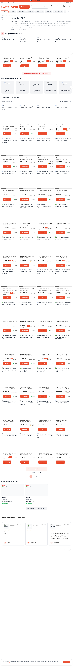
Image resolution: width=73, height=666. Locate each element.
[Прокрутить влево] (69, 12)
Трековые (48, 11)
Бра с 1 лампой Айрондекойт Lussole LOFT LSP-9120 (10, 158)
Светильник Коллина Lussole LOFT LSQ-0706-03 (9, 453)
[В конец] (48, 476)
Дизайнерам (31, 2)
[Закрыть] (71, 1)
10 (42, 476)
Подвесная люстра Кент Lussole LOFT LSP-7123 (8, 57)
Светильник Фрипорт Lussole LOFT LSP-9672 (27, 257)
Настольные (40, 11)
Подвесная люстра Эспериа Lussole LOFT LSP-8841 (45, 57)
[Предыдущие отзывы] (65, 548)
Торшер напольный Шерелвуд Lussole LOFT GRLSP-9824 (26, 388)
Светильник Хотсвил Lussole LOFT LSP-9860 (27, 289)
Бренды (8, 15)
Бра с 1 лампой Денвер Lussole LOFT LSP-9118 (8, 191)
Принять (67, 662)
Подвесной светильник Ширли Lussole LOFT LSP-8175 (9, 355)
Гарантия (10, 2)
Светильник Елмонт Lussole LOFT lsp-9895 (9, 224)
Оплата (20, 2)
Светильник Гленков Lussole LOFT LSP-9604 (27, 191)
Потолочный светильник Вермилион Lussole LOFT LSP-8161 (62, 289)
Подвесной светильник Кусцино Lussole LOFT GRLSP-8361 (61, 355)
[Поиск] (46, 7)
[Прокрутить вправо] (71, 12)
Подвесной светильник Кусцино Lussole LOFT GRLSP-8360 (43, 388)
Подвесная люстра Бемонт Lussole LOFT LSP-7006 (44, 421)
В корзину (7, 66)
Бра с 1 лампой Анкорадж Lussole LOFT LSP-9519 (26, 125)
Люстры (13, 11)
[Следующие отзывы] (69, 548)
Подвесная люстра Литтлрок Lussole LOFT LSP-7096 (63, 57)
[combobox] (39, 7)
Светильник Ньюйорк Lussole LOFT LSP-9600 (10, 322)
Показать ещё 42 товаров (35, 469)
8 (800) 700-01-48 (67, 2)
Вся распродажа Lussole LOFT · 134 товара (36, 73)
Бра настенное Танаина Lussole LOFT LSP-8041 (62, 191)
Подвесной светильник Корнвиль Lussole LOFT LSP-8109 (45, 289)
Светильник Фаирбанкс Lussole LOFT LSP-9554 (62, 125)
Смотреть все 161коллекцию (35, 508)
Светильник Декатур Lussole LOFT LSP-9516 (27, 322)
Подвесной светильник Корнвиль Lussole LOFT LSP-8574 (27, 453)
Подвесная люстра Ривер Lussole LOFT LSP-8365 (62, 158)
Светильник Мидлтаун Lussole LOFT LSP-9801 (61, 421)
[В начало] (25, 476)
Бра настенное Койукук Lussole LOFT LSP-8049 (62, 257)
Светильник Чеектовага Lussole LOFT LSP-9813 (26, 158)
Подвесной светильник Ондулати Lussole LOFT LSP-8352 (45, 453)
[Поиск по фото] (44, 7)
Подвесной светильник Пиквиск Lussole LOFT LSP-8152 (9, 388)
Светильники (21, 11)
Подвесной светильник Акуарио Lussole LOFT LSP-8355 (62, 388)
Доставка (15, 2)
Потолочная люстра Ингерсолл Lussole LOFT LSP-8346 (27, 421)
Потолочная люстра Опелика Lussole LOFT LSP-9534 (10, 125)
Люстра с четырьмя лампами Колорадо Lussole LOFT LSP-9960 (27, 224)
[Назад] (28, 476)
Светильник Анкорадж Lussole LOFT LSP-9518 (43, 158)
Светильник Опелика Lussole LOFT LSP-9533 (63, 224)
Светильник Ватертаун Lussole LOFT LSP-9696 (44, 355)
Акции (5, 11)
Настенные (30, 11)
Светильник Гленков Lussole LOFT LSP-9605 (45, 125)
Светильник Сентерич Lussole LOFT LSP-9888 (26, 355)
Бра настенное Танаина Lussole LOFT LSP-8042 (8, 421)
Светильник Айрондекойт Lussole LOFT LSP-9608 (62, 322)
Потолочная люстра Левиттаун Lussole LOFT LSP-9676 (10, 289)
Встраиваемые (58, 11)
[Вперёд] (71, 52)
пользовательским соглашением (30, 662)
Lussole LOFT (14, 128)
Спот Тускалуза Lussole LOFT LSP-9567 (45, 322)
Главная (3, 15)
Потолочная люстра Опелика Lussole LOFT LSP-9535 (45, 224)
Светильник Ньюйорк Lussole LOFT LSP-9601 (45, 257)
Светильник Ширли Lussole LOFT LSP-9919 (9, 257)
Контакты (25, 2)
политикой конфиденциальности (13, 662)
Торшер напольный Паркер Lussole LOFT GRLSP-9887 (27, 57)
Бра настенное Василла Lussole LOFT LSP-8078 (62, 453)
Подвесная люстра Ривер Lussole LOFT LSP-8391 (44, 191)
